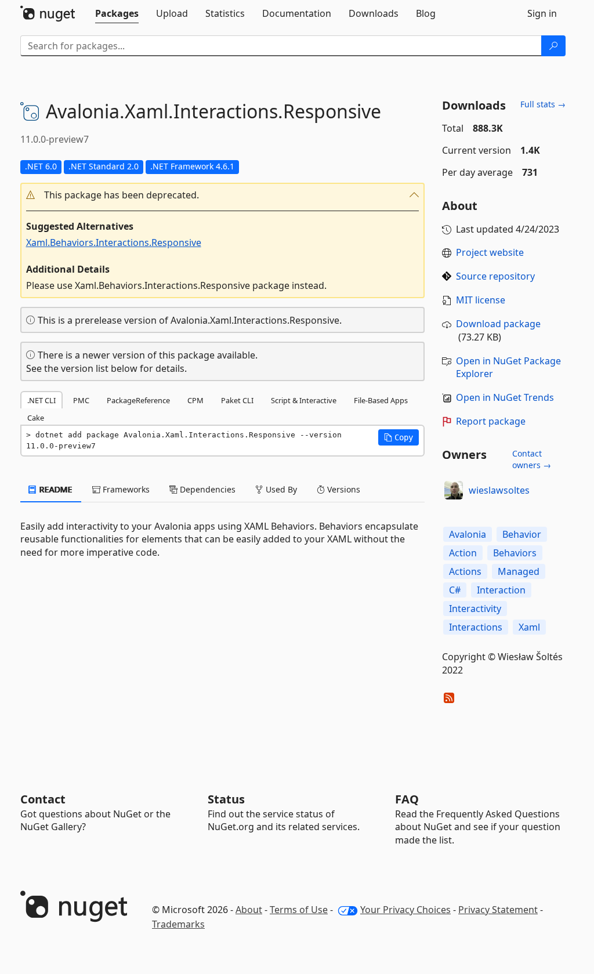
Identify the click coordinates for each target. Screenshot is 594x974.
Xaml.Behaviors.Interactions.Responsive (113, 242)
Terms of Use (299, 909)
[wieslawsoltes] (453, 490)
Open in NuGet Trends (505, 397)
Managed (518, 571)
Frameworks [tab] (125, 489)
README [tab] (55, 489)
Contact (43, 799)
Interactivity (475, 608)
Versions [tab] (342, 489)
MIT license (480, 300)
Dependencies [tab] (207, 489)
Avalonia (467, 534)
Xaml (529, 627)
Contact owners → (531, 459)
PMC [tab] (81, 400)
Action (463, 552)
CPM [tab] (195, 400)
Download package (498, 323)
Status (226, 799)
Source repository (495, 276)
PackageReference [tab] (138, 400)
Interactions (475, 627)
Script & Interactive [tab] (303, 400)
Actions (465, 571)
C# (455, 590)
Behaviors (515, 552)
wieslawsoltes (499, 490)
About (249, 909)
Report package (491, 421)
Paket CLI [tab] (237, 400)
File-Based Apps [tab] (381, 400)
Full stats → (543, 104)
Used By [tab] (280, 489)
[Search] (553, 45)
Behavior (521, 534)
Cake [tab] (35, 417)
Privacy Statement (498, 909)
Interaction (501, 590)
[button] (222, 195)
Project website (490, 252)
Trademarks (178, 924)
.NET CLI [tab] (41, 400)
